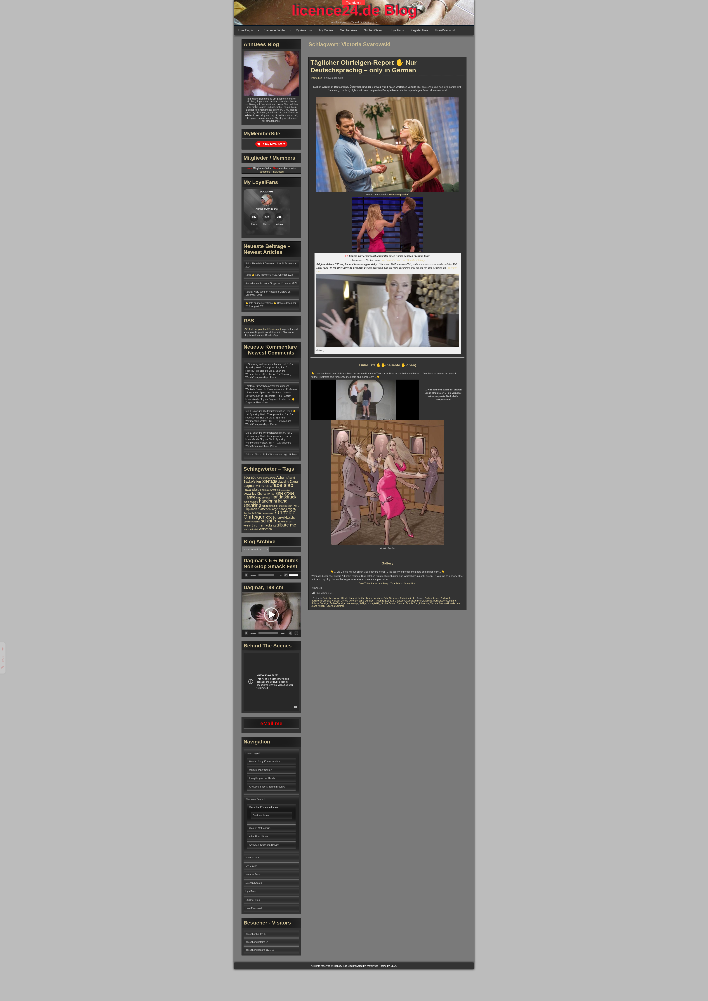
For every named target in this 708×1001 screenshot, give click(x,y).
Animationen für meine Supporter (262, 283)
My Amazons (304, 30)
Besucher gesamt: (255, 949)
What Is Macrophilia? (260, 769)
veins (246, 529)
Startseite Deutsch (275, 30)
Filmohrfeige (381, 600)
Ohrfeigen (394, 598)
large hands (279, 509)
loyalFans (397, 30)
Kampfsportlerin (414, 600)
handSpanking (269, 505)
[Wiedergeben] (246, 575)
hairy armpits (263, 497)
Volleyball (254, 529)
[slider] (294, 574)
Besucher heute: (254, 934)
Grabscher (400, 600)
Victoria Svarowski (439, 603)
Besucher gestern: (255, 942)
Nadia (256, 513)
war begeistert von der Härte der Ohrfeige (403, 260)
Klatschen (264, 509)
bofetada (269, 481)
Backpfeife (445, 598)
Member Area (348, 30)
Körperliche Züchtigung (360, 598)
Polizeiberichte (407, 598)
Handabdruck (283, 497)
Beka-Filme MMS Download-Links (263, 263)
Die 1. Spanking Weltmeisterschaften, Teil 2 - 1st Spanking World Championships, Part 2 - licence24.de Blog (269, 436)
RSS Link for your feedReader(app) (263, 329)
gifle (279, 493)
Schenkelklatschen (284, 517)
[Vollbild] (296, 633)
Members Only (381, 598)
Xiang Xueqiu (318, 606)
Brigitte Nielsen (332, 600)
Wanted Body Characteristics (264, 761)
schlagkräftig (373, 603)
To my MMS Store (273, 144)
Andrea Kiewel (432, 598)
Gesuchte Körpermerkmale (263, 807)
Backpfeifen (317, 600)
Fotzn (391, 600)
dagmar (249, 486)
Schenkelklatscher (252, 522)
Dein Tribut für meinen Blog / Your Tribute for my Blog (387, 583)
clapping (283, 481)
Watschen (455, 603)
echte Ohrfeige (366, 600)
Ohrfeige (324, 603)
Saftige (362, 603)
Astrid (291, 477)
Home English (246, 30)
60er (247, 477)
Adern (281, 477)
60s (253, 477)
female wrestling (271, 490)
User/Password (445, 30)
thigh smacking (264, 525)
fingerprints (285, 490)
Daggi (294, 481)
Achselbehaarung (266, 478)
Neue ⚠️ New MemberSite (259, 274)
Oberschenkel (268, 513)
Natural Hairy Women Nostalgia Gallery (266, 291)
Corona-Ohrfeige (349, 600)
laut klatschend (440, 600)
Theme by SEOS (388, 965)
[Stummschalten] (286, 575)
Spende (401, 603)
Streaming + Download (271, 171)
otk (269, 517)
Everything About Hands (262, 778)
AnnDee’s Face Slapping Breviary (267, 786)
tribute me (424, 603)
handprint (268, 500)
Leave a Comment (336, 606)
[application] (271, 575)
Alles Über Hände (258, 836)
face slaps (253, 489)
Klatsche (427, 600)
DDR (258, 486)
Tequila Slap (412, 603)
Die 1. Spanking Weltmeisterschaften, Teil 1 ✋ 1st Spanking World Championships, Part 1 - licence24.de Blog (270, 414)
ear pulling (266, 486)
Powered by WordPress (365, 965)
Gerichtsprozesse (331, 598)
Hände (344, 598)
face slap (282, 485)
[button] (271, 614)
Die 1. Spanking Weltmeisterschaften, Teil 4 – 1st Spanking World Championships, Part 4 (268, 374)
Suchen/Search (374, 30)
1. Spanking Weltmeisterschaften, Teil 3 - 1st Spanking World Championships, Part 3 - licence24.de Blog (269, 367)
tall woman (282, 521)
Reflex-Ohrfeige (338, 603)
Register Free (419, 30)
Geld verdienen (261, 815)
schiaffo (268, 520)
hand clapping (251, 501)
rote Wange (352, 603)
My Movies (326, 30)
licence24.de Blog (354, 10)
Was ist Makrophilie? (260, 828)
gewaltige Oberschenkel (259, 493)
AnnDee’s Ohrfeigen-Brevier (264, 845)
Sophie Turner (388, 603)
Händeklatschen (284, 506)
